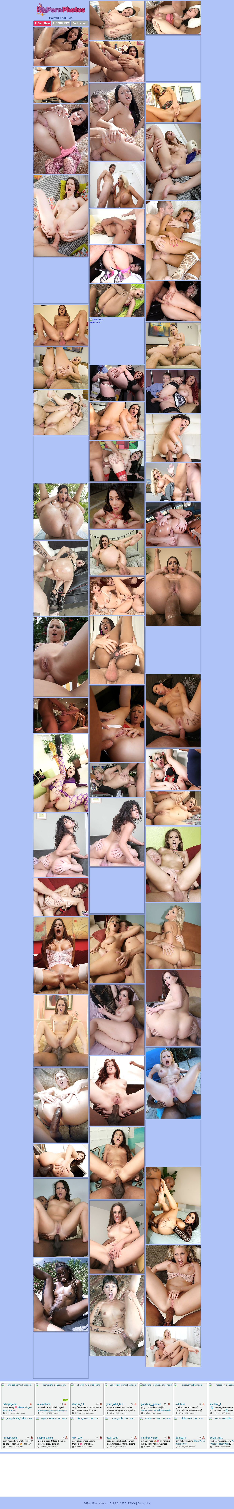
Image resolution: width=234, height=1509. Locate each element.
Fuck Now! (79, 23)
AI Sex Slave (42, 23)
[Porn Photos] (60, 9)
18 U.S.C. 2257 (117, 1503)
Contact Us (144, 1503)
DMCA (131, 1503)
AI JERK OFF (60, 23)
